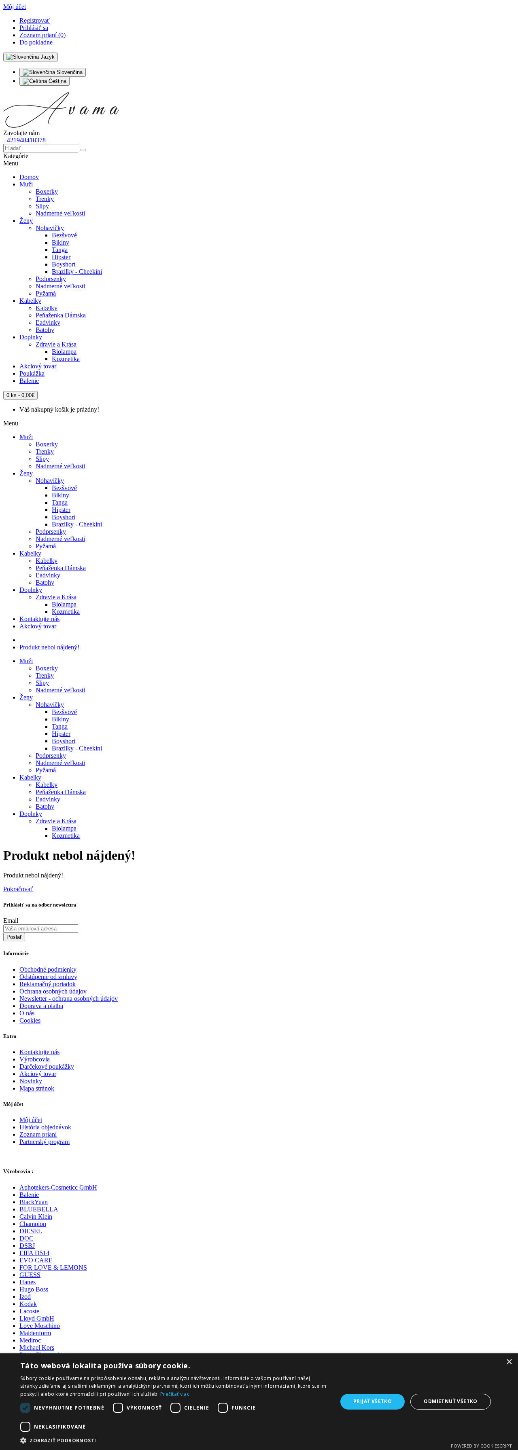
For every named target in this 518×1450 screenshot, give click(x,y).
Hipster (61, 257)
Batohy (45, 329)
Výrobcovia (34, 1059)
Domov (29, 176)
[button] (174, 1440)
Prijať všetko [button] (372, 1401)
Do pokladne (36, 42)
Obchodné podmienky (47, 969)
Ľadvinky (48, 322)
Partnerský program (44, 1141)
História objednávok (45, 1127)
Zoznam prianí (38, 1134)
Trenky (45, 198)
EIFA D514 (34, 1252)
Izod (25, 1296)
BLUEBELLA (38, 1209)
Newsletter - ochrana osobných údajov (68, 998)
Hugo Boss (33, 1289)
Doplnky (30, 337)
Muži (26, 184)
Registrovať (34, 20)
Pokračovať (18, 889)
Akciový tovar (37, 366)
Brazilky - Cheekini (77, 271)
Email (10, 920)
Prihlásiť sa (33, 27)
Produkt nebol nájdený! (49, 647)
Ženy (26, 220)
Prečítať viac (174, 1394)
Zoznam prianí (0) (42, 35)
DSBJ (27, 1245)
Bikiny (60, 242)
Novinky (30, 1081)
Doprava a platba (41, 1005)
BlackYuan (33, 1201)
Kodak (28, 1303)
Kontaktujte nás (39, 618)
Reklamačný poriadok (47, 984)
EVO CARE (36, 1260)
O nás (26, 1013)
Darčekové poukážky (46, 1066)
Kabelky (30, 300)
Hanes (27, 1282)
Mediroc (30, 1340)
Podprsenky (51, 278)
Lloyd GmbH (36, 1318)
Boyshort (63, 264)
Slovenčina (69, 72)
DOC (26, 1238)
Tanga (60, 249)
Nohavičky (50, 227)
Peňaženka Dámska (61, 315)
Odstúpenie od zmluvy (48, 976)
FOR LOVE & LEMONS (53, 1267)
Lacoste (29, 1311)
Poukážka (32, 373)
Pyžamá (46, 293)
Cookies (29, 1020)
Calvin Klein (35, 1216)
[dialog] (259, 1401)
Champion (32, 1223)
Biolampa (64, 351)
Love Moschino (39, 1325)
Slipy (42, 206)
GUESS (29, 1274)
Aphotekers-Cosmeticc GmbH (58, 1187)
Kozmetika (66, 358)
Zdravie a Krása (56, 344)
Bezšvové (64, 235)
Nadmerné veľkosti (60, 213)
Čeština (56, 81)
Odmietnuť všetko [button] (450, 1401)
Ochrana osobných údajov (53, 991)
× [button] (509, 1362)
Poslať (14, 937)
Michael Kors (36, 1347)
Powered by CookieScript (481, 1446)
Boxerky (47, 191)
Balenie (29, 380)
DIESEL (30, 1231)
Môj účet (30, 1119)
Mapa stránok (36, 1088)
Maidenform (35, 1333)
